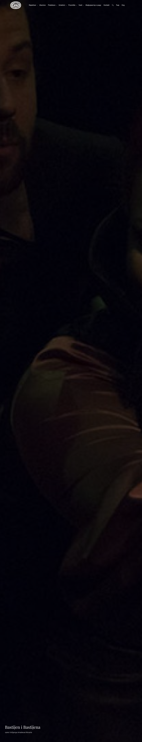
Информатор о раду (93, 5)
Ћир (117, 5)
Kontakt (106, 5)
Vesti (81, 5)
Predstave (52, 5)
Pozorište (72, 5)
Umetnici (62, 5)
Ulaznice (42, 5)
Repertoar (33, 5)
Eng (123, 5)
